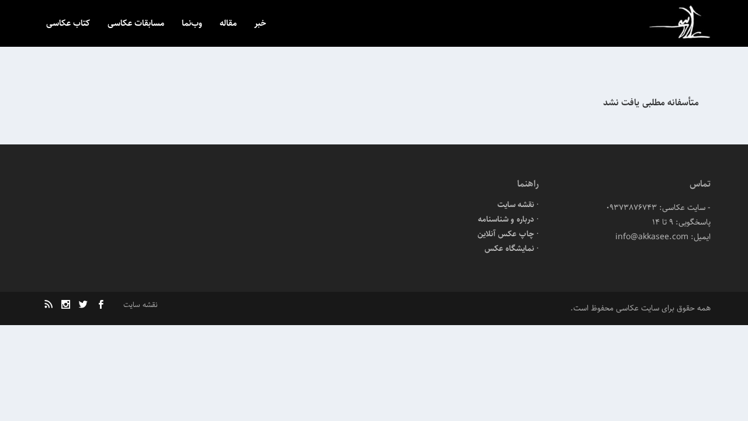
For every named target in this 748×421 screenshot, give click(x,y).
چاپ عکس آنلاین (505, 233)
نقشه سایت (515, 204)
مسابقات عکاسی (136, 24)
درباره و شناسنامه (506, 219)
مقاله (228, 24)
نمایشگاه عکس (509, 248)
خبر (260, 24)
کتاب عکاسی (68, 24)
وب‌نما (192, 24)
